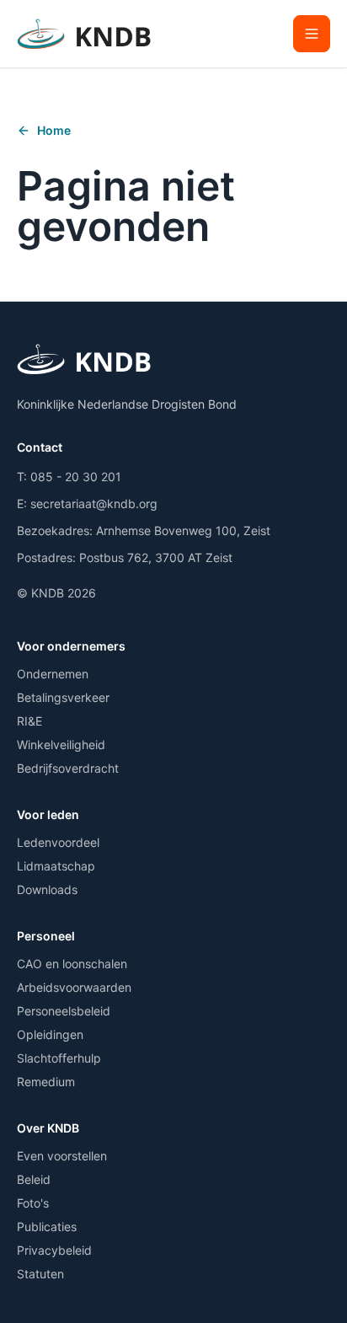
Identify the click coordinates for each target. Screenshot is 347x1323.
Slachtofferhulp (59, 1058)
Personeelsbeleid (63, 1011)
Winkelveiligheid (61, 744)
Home (54, 130)
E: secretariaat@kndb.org (87, 503)
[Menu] (311, 33)
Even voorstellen (62, 1156)
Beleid (34, 1179)
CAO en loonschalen (72, 963)
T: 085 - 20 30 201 (69, 476)
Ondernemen (52, 674)
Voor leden (48, 814)
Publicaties (47, 1226)
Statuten (40, 1274)
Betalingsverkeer (63, 697)
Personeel (46, 936)
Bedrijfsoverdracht (68, 768)
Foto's (33, 1203)
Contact (39, 447)
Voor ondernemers (71, 646)
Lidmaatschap (56, 866)
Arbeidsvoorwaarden (74, 987)
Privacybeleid (54, 1250)
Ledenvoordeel (58, 842)
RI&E (29, 721)
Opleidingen (50, 1034)
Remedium (46, 1081)
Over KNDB (48, 1128)
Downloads (47, 889)
